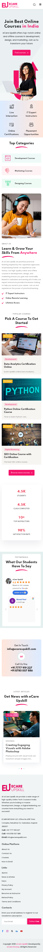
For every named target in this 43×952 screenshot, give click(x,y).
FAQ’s (4, 881)
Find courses (20, 53)
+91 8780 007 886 (21, 671)
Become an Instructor (11, 893)
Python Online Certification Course (19, 410)
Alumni (4, 873)
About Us (6, 849)
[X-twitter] (12, 931)
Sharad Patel (21, 599)
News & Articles (8, 877)
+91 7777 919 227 (21, 668)
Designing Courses (23, 183)
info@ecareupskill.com (21, 649)
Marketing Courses (23, 171)
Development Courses (25, 158)
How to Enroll (7, 861)
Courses (5, 857)
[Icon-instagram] (7, 931)
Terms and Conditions (11, 901)
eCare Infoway (13, 947)
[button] (21, 768)
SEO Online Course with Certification (17, 456)
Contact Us (7, 853)
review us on (19, 592)
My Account (7, 889)
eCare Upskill (21, 944)
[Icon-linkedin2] (17, 931)
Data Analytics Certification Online (20, 365)
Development (10, 359)
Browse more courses (20, 473)
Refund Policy (7, 897)
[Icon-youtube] (21, 931)
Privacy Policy (7, 885)
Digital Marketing (12, 449)
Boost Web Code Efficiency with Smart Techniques (19, 748)
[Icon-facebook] (3, 931)
